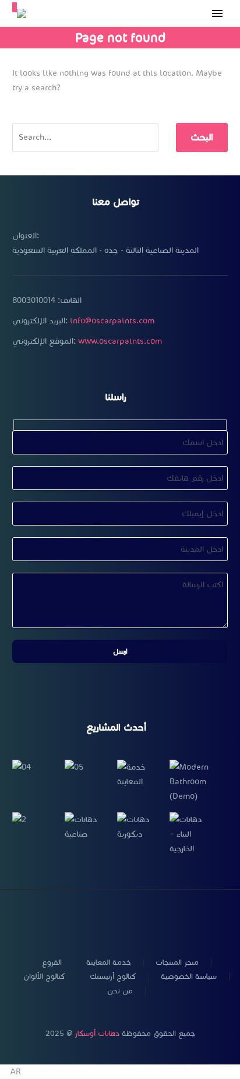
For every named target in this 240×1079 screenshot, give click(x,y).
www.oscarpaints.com (120, 341)
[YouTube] (120, 920)
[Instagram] (105, 920)
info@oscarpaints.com (112, 321)
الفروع (52, 962)
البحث (201, 137)
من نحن (120, 991)
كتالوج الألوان (44, 976)
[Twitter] (89, 920)
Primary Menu (217, 13)
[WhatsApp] (135, 920)
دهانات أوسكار (97, 1033)
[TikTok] (150, 920)
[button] (120, 1071)
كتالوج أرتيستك (113, 976)
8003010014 (33, 300)
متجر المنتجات (177, 962)
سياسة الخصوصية (189, 976)
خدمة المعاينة (108, 962)
